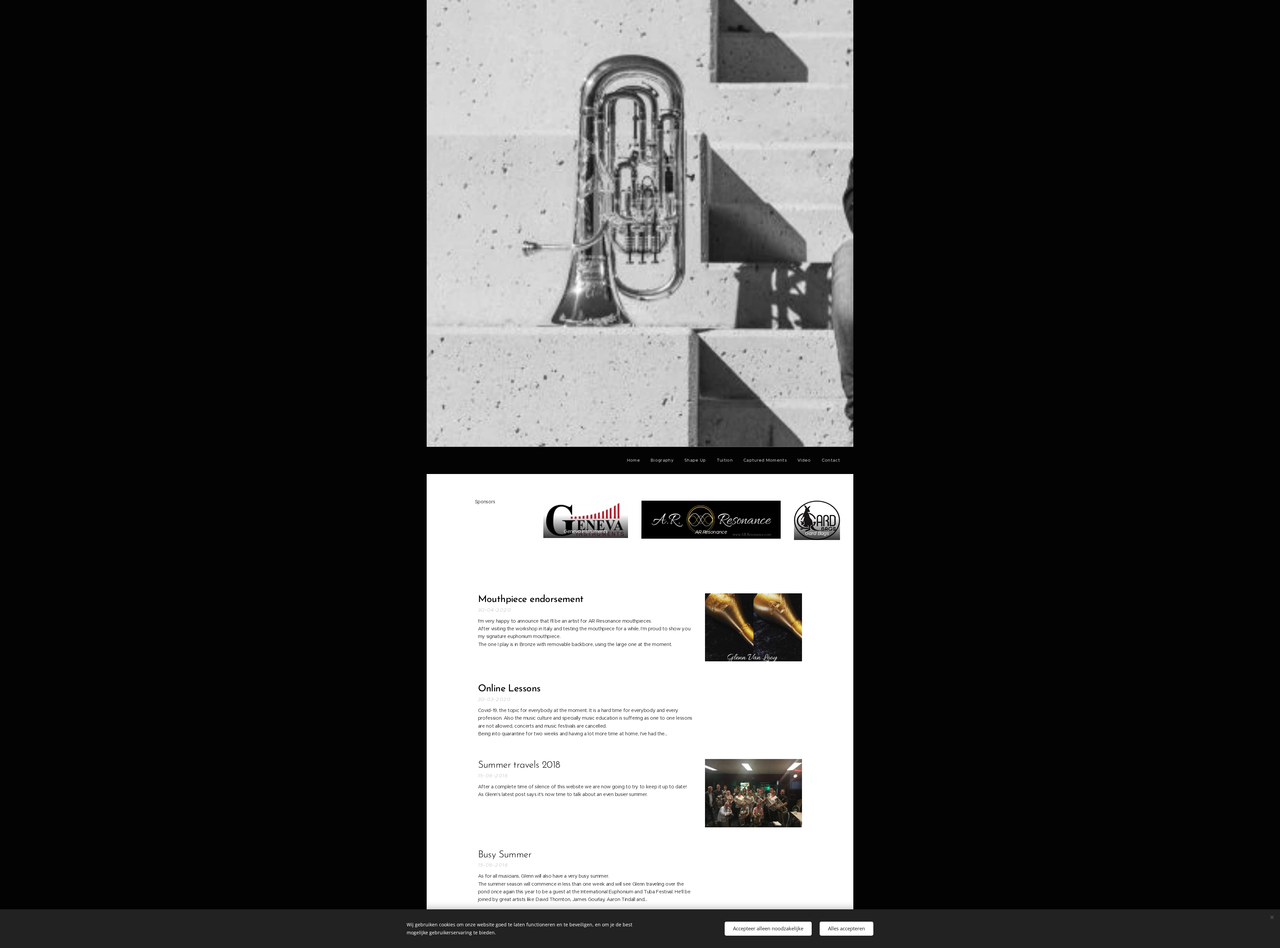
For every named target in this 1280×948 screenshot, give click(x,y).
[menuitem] (635, 460)
